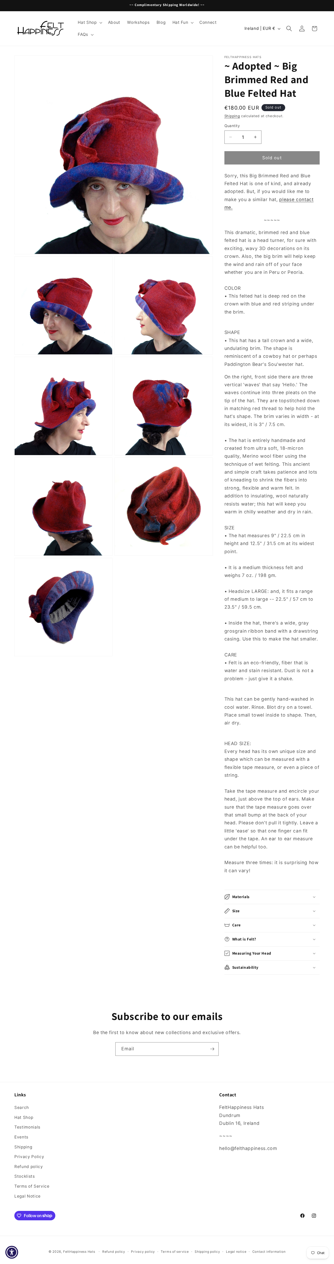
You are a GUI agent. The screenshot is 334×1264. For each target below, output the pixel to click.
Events (21, 1137)
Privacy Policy (29, 1156)
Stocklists (24, 1176)
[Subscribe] (212, 1049)
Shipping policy (207, 1252)
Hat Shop (23, 1117)
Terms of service (175, 1252)
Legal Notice (27, 1196)
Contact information (269, 1252)
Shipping (232, 116)
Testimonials (27, 1127)
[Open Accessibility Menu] (11, 1252)
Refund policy (28, 1166)
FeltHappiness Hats (79, 1252)
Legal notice (236, 1252)
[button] (89, 22)
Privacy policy (143, 1252)
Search (21, 1107)
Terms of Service (32, 1186)
